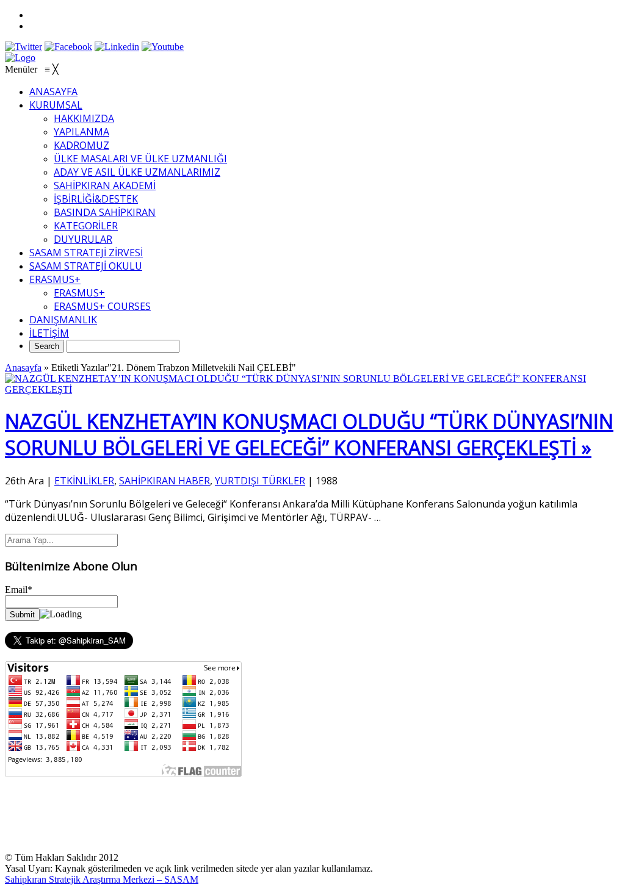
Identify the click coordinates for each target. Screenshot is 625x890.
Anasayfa (23, 367)
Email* (18, 589)
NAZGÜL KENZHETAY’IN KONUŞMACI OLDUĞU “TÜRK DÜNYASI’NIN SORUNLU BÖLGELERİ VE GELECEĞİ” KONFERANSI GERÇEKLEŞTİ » (309, 434)
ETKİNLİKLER (84, 480)
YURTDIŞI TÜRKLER (260, 480)
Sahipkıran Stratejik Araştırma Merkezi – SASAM (101, 879)
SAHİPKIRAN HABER (164, 480)
